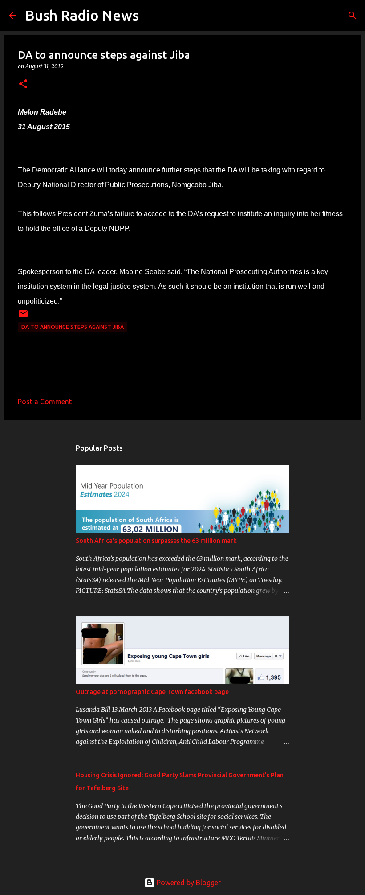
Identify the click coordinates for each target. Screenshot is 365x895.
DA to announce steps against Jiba (72, 327)
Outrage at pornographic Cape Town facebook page (152, 691)
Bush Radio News (82, 15)
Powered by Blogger (188, 883)
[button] (23, 84)
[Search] (151, 15)
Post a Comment (45, 402)
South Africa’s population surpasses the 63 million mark (156, 540)
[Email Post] (23, 317)
